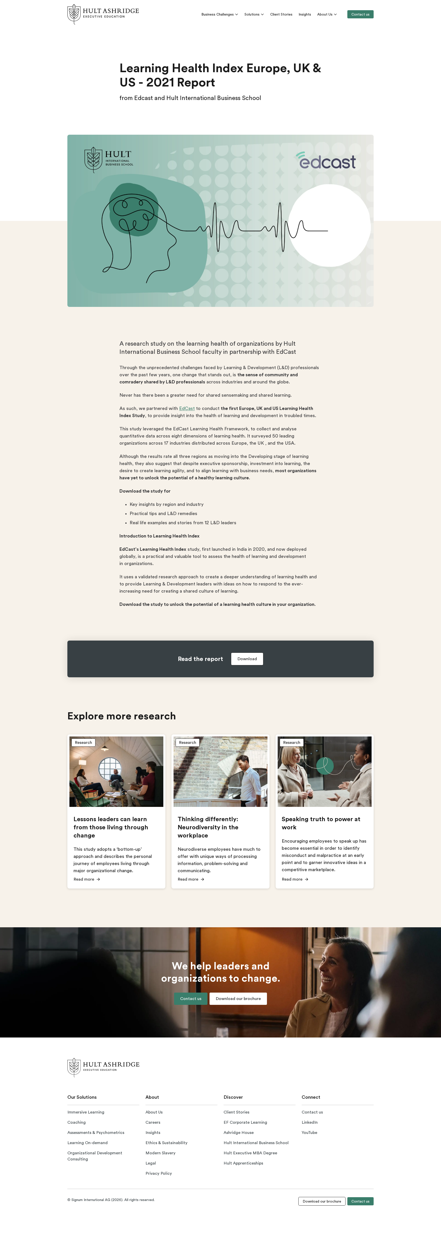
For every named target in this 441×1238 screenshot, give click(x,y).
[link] (103, 14)
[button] (247, 659)
